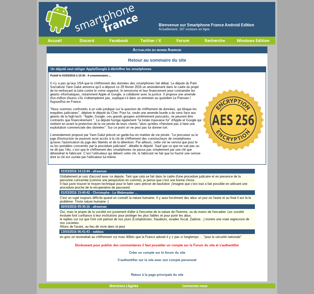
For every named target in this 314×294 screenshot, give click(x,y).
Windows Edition (253, 40)
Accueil (55, 40)
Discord (86, 40)
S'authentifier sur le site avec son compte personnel (157, 260)
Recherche (215, 40)
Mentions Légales (123, 286)
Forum (182, 40)
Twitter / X (151, 40)
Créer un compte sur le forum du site (157, 252)
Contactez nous (195, 286)
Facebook (118, 40)
